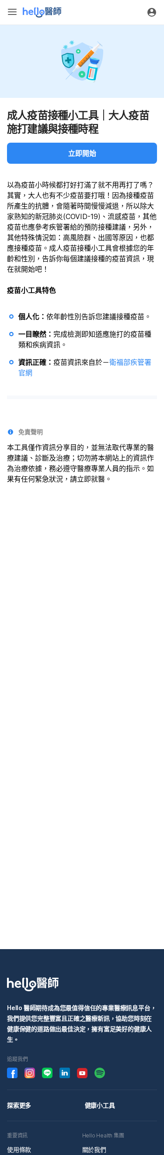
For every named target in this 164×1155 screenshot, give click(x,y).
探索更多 (19, 1105)
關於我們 (94, 1149)
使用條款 (19, 1149)
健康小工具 (100, 1105)
